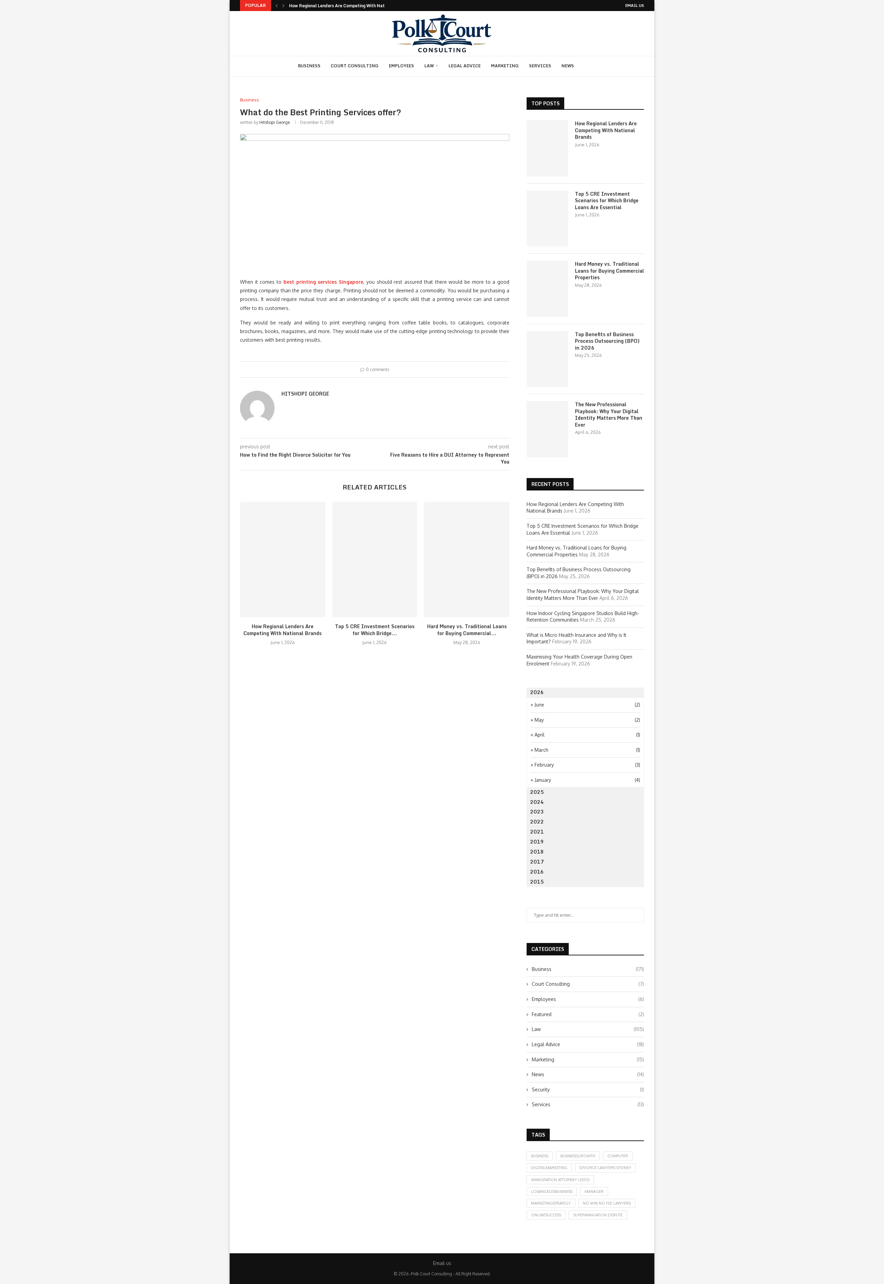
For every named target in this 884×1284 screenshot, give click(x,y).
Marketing (505, 65)
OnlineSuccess (546, 1215)
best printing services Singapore (323, 282)
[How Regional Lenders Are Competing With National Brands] (282, 559)
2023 (537, 812)
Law (429, 65)
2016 (537, 872)
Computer (617, 1156)
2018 (537, 852)
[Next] (283, 5)
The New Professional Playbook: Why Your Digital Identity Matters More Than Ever (608, 414)
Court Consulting (354, 65)
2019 (537, 842)
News (567, 65)
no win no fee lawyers (607, 1203)
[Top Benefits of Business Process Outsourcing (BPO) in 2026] (547, 359)
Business (309, 65)
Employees (401, 65)
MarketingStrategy (551, 1203)
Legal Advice (465, 65)
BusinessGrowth (577, 1156)
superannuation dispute (598, 1215)
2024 (537, 802)
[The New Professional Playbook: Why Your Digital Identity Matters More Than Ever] (547, 429)
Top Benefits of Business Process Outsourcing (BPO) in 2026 (607, 341)
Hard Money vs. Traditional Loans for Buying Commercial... (467, 629)
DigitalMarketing (549, 1167)
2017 (537, 862)
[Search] (587, 66)
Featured (588, 1014)
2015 (537, 882)
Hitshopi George (274, 122)
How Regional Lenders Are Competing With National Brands (349, 5)
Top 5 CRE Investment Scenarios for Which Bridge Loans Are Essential (606, 201)
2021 (537, 832)
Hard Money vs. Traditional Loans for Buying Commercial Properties (609, 271)
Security (588, 1089)
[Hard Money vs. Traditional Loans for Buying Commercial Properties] (466, 559)
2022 (537, 822)
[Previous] (276, 5)
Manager (594, 1191)
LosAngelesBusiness (552, 1191)
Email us (634, 5)
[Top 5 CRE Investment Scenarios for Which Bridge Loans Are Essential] (374, 559)
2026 (537, 692)
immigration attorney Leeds (560, 1179)
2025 (537, 792)
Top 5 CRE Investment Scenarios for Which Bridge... (374, 629)
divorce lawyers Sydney (605, 1167)
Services (540, 65)
